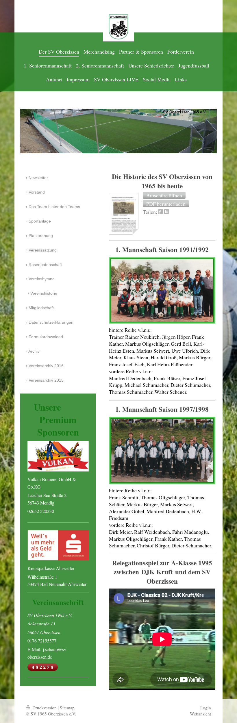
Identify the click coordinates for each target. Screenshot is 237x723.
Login (205, 708)
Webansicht (200, 714)
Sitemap (67, 708)
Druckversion (44, 708)
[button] (164, 195)
